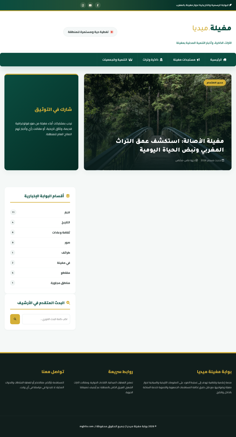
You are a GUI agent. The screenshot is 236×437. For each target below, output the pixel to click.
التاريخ (66, 222)
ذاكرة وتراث (150, 59)
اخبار (67, 212)
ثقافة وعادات (61, 232)
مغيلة (212, 29)
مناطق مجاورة (60, 283)
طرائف (65, 252)
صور (67, 242)
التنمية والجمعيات (114, 59)
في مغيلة (63, 262)
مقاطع (65, 272)
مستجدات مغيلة (184, 59)
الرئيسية (216, 59)
